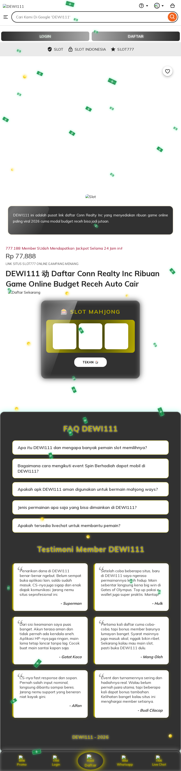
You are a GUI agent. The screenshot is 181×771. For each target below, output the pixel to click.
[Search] (172, 17)
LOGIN (45, 36)
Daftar (90, 765)
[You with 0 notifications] (159, 5)
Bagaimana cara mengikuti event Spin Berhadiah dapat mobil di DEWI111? (81, 468)
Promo (22, 764)
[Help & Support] (143, 5)
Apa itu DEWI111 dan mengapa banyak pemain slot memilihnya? (82, 447)
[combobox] (89, 17)
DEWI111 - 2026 (90, 737)
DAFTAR (136, 36)
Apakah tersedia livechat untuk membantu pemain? (69, 525)
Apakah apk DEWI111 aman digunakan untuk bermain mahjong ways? (88, 489)
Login (56, 764)
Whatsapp (125, 764)
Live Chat (159, 764)
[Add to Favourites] (168, 71)
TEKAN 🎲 (90, 362)
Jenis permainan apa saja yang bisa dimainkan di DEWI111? (77, 507)
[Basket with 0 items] (172, 5)
